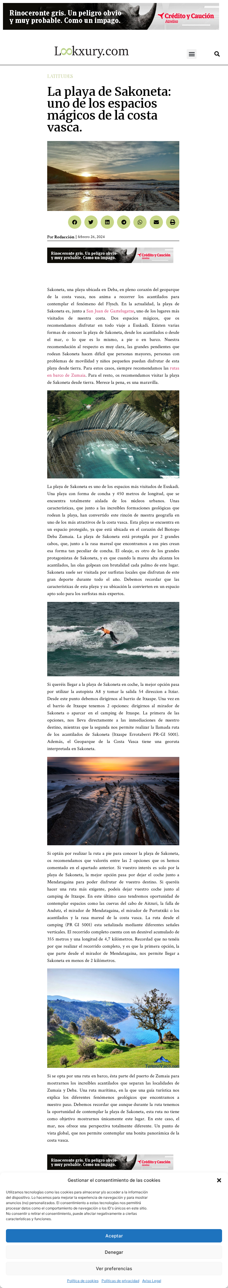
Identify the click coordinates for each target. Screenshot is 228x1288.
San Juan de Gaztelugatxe (110, 311)
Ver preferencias (114, 1268)
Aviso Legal (151, 1280)
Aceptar (114, 1236)
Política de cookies (83, 1280)
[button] (219, 1180)
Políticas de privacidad (120, 1280)
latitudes (60, 76)
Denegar (114, 1252)
